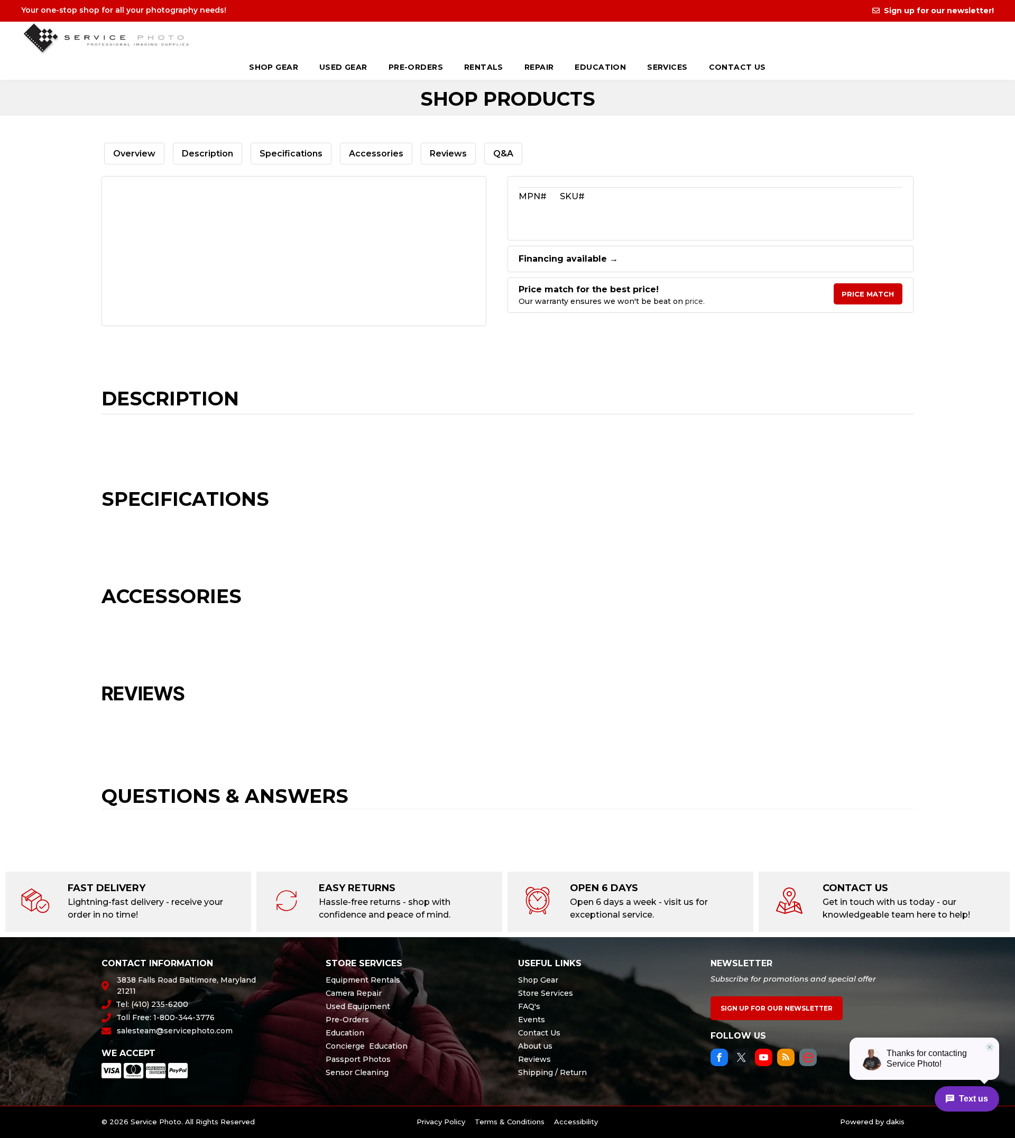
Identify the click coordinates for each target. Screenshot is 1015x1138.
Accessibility (576, 1121)
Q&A (503, 154)
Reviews (448, 154)
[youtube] (763, 1059)
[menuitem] (273, 68)
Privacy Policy (441, 1121)
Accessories (376, 154)
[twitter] (741, 1059)
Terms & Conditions (510, 1121)
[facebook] (719, 1059)
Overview (134, 154)
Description (207, 154)
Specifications (291, 154)
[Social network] (808, 1059)
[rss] (786, 1059)
